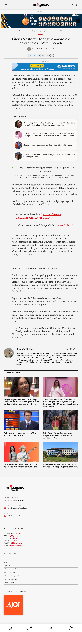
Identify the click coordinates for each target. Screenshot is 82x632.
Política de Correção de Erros (13, 576)
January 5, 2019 (63, 225)
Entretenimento (22, 31)
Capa (15, 31)
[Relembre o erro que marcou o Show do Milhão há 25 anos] (21, 420)
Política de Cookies (9, 572)
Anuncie (6, 559)
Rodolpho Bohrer (38, 49)
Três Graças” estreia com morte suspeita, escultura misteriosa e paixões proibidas (57, 435)
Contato (6, 562)
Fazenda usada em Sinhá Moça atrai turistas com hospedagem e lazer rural (60, 466)
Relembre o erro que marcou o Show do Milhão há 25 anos (20, 434)
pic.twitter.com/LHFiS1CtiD (33, 218)
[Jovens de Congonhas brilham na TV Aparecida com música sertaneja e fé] (21, 452)
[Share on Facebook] (30, 55)
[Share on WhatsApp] (52, 55)
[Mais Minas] (41, 5)
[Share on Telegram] (48, 55)
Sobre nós (7, 565)
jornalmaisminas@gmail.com (17, 508)
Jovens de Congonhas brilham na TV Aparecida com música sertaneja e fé (20, 466)
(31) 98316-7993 (14, 516)
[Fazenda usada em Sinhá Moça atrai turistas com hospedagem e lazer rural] (60, 452)
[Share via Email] (43, 55)
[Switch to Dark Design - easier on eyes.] (76, 5)
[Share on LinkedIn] (39, 55)
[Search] (72, 5)
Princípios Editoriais (10, 579)
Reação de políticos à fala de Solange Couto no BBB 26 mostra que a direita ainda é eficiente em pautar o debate (21, 401)
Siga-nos (18, 533)
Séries (29, 31)
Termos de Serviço (9, 583)
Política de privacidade (11, 569)
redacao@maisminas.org (16, 500)
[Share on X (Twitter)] (34, 55)
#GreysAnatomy (52, 214)
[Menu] (6, 5)
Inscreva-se (18, 543)
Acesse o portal (17, 545)
